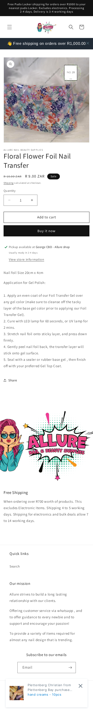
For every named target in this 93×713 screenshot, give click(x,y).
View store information (26, 259)
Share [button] (12, 380)
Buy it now (46, 231)
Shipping (9, 182)
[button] (9, 27)
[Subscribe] (70, 667)
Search (15, 566)
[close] (87, 43)
